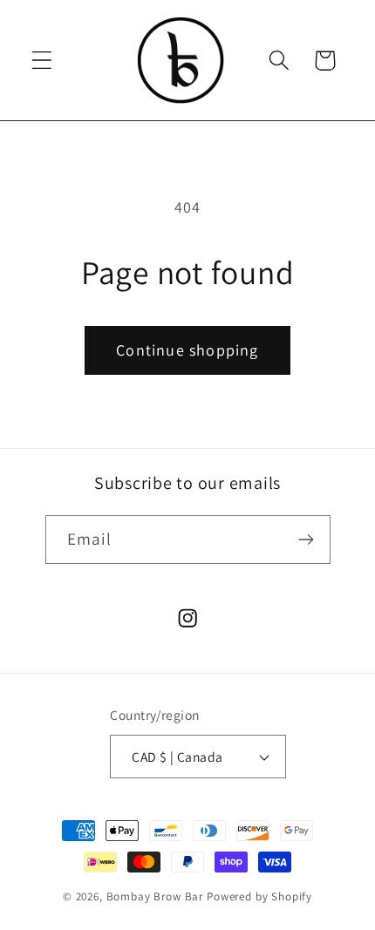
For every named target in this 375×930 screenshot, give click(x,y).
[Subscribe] (306, 539)
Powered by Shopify (259, 896)
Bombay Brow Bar (156, 896)
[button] (42, 60)
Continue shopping (187, 350)
